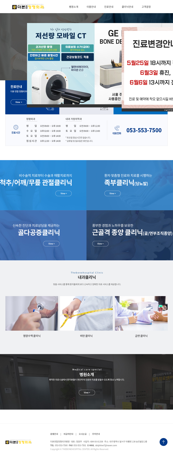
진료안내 (108, 6)
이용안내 (91, 6)
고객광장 (146, 6)
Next (169, 47)
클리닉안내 (127, 6)
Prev (3, 47)
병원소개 (73, 6)
